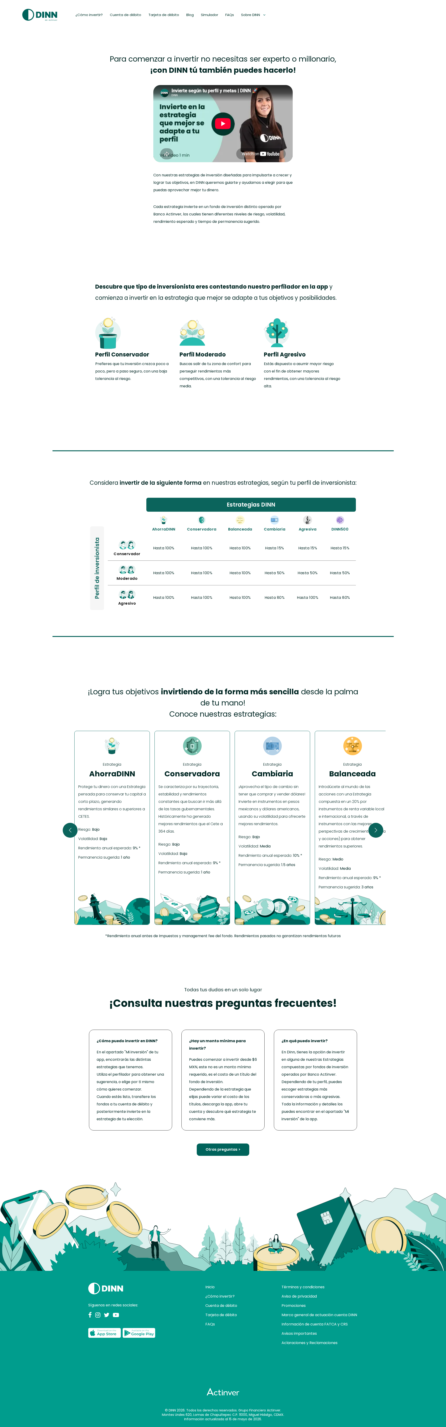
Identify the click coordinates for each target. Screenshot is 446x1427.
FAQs (229, 14)
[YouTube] (116, 1315)
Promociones (294, 1305)
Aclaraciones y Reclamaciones (310, 1342)
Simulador (209, 14)
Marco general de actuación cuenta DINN (319, 1315)
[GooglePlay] (138, 1333)
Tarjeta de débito (163, 14)
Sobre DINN (251, 14)
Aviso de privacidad (299, 1296)
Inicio (210, 1287)
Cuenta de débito (125, 14)
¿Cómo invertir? (89, 14)
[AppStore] (104, 1333)
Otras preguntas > (223, 1149)
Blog (190, 14)
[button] (70, 830)
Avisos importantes (299, 1333)
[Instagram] (97, 1315)
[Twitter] (106, 1315)
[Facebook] (90, 1315)
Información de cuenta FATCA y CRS (315, 1324)
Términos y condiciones (303, 1287)
